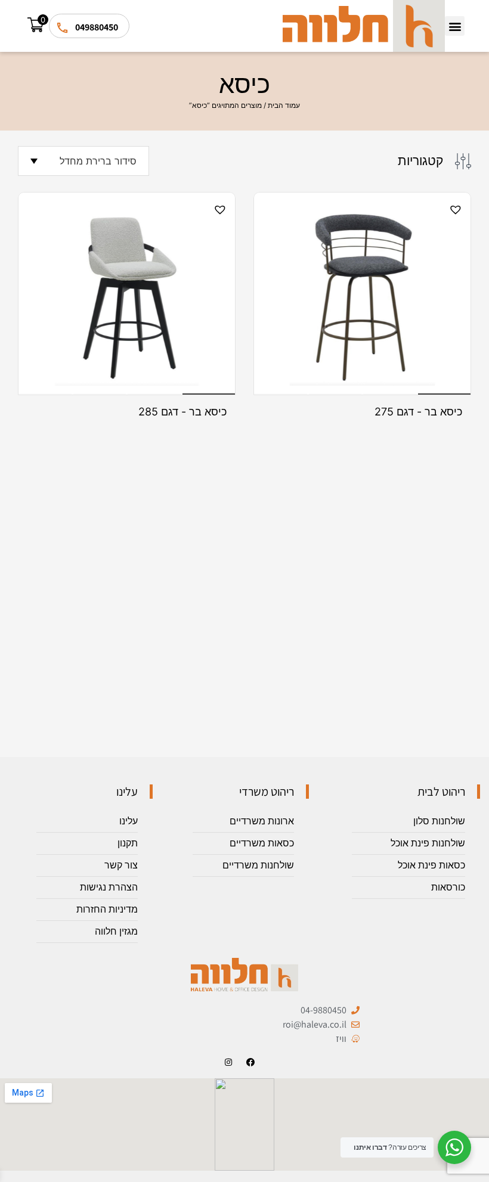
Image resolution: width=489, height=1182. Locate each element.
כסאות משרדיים (262, 843)
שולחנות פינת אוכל (428, 843)
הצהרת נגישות (109, 887)
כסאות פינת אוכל (431, 865)
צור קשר (121, 865)
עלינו (128, 821)
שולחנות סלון (439, 821)
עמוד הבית (284, 105)
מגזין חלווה (116, 931)
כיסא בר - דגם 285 (182, 412)
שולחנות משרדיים (258, 865)
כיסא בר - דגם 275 (418, 412)
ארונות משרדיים (262, 821)
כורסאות (448, 887)
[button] (455, 26)
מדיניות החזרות (107, 909)
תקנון (127, 843)
